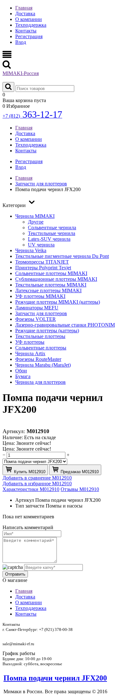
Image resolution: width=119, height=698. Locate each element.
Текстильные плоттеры (40, 336)
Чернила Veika (30, 250)
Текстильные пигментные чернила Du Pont (62, 256)
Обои (21, 370)
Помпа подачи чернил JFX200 (55, 678)
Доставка (25, 13)
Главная (23, 7)
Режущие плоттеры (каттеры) (47, 330)
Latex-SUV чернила (49, 239)
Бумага (22, 376)
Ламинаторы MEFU (36, 307)
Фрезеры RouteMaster (38, 359)
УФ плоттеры (29, 342)
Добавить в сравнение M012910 (37, 477)
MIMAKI (21, 73)
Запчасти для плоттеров (41, 313)
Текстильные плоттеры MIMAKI (50, 284)
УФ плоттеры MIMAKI (40, 296)
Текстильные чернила (51, 233)
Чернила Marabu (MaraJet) (43, 365)
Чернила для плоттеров (40, 382)
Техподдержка (30, 25)
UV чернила (41, 244)
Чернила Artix (30, 353)
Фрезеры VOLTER (35, 319)
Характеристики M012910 (31, 489)
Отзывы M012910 (80, 489)
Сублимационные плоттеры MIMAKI (56, 279)
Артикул (24, 500)
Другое (35, 222)
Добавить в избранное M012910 (37, 483)
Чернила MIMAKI (35, 216)
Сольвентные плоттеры (40, 347)
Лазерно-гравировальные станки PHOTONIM (65, 325)
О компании (28, 19)
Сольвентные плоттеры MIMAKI (51, 273)
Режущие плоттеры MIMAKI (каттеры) (57, 302)
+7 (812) (32, 116)
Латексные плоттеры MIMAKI (48, 290)
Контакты (25, 30)
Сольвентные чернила (52, 227)
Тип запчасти (29, 505)
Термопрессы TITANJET (42, 262)
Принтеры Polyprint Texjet (43, 267)
